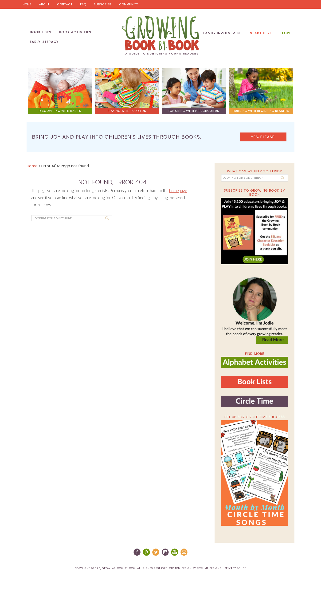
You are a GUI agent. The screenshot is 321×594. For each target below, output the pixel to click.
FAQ (83, 4)
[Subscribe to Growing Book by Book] (254, 231)
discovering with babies (60, 111)
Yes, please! (263, 137)
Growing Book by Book (160, 35)
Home (27, 4)
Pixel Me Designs (209, 568)
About (44, 4)
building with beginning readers (261, 111)
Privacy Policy (235, 568)
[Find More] (254, 366)
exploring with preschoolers (193, 111)
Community (128, 4)
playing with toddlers (127, 111)
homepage (178, 190)
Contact (65, 4)
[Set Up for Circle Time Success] (254, 473)
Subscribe (103, 4)
